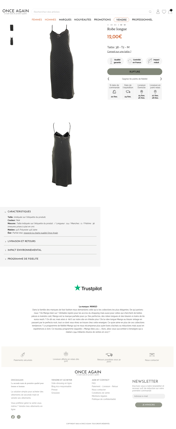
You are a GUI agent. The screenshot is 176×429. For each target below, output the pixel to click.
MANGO (93, 306)
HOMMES (50, 20)
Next (161, 79)
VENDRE (121, 20)
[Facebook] (13, 417)
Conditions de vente (101, 393)
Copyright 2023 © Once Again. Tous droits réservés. (88, 424)
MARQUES (65, 20)
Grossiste (55, 393)
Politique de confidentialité (104, 399)
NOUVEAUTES (82, 20)
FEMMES (37, 20)
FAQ (93, 383)
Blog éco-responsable (61, 386)
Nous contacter (99, 390)
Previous (109, 79)
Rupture (135, 72)
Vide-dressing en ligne (61, 383)
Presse (54, 390)
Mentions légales (99, 396)
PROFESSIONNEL (142, 20)
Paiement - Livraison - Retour (105, 386)
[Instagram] (19, 417)
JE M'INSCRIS (149, 405)
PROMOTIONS (102, 20)
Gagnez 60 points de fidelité (134, 79)
